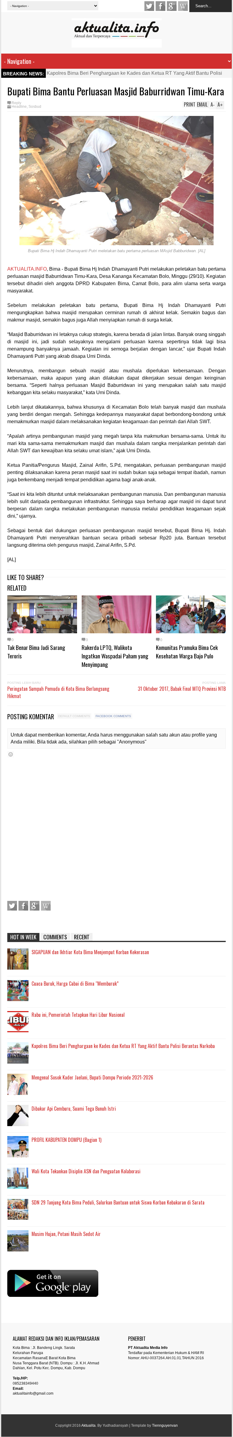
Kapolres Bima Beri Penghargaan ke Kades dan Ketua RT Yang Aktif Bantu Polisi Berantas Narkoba (123, 1046)
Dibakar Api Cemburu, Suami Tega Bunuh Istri (74, 1108)
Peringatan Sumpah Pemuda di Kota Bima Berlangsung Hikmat (58, 692)
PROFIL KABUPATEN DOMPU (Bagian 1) (66, 1139)
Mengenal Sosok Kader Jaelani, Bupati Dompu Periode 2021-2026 (92, 1077)
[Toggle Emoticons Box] (10, 754)
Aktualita (88, 1425)
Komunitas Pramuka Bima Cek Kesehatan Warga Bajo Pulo (187, 651)
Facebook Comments (113, 716)
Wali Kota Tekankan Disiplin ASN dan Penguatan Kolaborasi (86, 1171)
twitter (149, 6)
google (172, 6)
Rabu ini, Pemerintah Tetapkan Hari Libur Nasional (78, 1014)
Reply (16, 103)
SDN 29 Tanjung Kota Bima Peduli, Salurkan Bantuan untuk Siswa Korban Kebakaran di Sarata (118, 1202)
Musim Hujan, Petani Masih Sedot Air (66, 1234)
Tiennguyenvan (165, 1425)
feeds (183, 6)
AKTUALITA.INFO (27, 269)
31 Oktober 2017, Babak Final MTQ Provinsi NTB (182, 688)
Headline (19, 106)
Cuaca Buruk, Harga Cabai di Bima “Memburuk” (75, 983)
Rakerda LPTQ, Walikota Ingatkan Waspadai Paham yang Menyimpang (115, 655)
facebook (160, 6)
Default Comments (74, 716)
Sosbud (35, 106)
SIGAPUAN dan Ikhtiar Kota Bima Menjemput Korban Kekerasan (90, 952)
